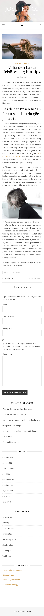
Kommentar (7, 354)
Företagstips (7, 517)
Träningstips (7, 550)
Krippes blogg (8, 575)
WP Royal (27, 611)
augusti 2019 (7, 490)
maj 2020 (6, 474)
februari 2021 (8, 468)
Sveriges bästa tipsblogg (12, 570)
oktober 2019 (8, 485)
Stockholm (17, 273)
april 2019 (6, 502)
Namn (5, 304)
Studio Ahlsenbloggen (11, 584)
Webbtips (6, 556)
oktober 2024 (8, 457)
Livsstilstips (7, 534)
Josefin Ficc (22, 8)
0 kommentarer (35, 278)
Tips (25, 273)
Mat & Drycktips (9, 539)
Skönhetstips (22, 63)
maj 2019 (6, 496)
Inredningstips (8, 528)
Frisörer (7, 273)
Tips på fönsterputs (10, 442)
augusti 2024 (7, 463)
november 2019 (9, 479)
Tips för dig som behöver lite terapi (17, 409)
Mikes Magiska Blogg (11, 579)
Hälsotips (6, 522)
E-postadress (9, 316)
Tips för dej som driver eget (14, 414)
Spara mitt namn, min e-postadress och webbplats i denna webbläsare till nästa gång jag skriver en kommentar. (21, 346)
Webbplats (7, 328)
